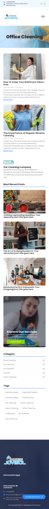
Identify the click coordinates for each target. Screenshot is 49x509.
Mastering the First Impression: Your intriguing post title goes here (21, 288)
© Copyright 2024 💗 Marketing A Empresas (24, 505)
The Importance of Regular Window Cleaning (24, 134)
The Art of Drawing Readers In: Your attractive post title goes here (21, 252)
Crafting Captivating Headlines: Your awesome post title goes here (21, 216)
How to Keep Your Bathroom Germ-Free (24, 83)
